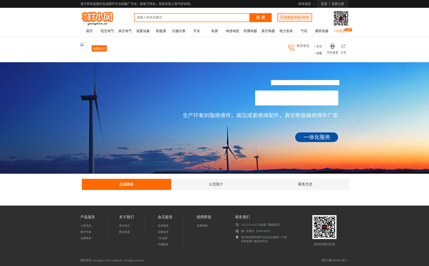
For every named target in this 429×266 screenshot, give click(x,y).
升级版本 (163, 244)
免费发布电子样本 (296, 17)
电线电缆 (232, 31)
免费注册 (338, 4)
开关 (196, 31)
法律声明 (202, 225)
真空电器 (268, 31)
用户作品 (85, 232)
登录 (324, 4)
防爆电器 (250, 31)
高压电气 (125, 31)
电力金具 (286, 31)
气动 (304, 31)
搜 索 (260, 17)
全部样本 (85, 238)
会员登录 (163, 225)
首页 (89, 31)
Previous (6, 119)
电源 (214, 31)
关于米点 (124, 225)
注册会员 (163, 232)
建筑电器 (321, 31)
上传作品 (85, 225)
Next (422, 119)
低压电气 (107, 31)
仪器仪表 (178, 31)
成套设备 (143, 31)
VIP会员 (340, 31)
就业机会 (124, 232)
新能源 (161, 31)
